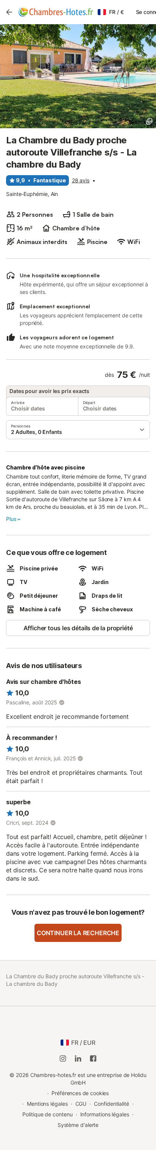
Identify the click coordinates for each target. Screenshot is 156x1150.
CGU (81, 1103)
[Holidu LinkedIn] (78, 1058)
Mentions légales (47, 1103)
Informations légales (104, 1114)
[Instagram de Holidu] (63, 1058)
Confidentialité (111, 1103)
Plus (11, 519)
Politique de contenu (47, 1114)
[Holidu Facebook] (93, 1058)
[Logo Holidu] (55, 12)
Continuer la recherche (78, 933)
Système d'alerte (78, 1125)
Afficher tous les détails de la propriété (78, 628)
